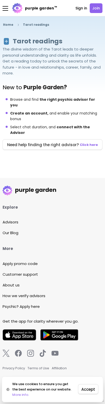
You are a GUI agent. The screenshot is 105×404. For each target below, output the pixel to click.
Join (96, 8)
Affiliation (59, 368)
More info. (20, 394)
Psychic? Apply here (21, 306)
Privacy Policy (14, 368)
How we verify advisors (24, 295)
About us (11, 285)
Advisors (10, 222)
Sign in (81, 8)
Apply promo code (20, 263)
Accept (88, 389)
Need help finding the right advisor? (52, 144)
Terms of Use (38, 368)
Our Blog (10, 232)
